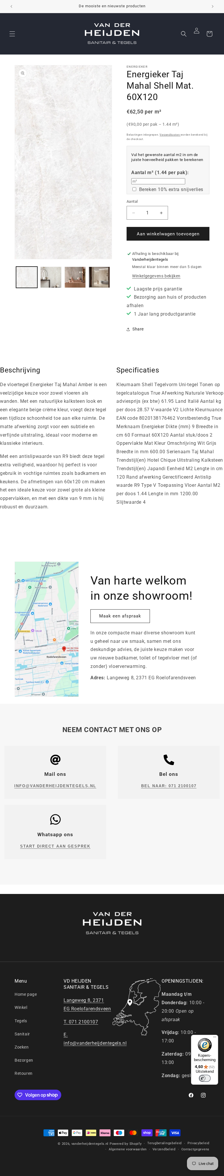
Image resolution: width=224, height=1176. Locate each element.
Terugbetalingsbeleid (164, 1143)
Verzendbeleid (164, 1149)
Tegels (21, 1021)
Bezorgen (24, 1060)
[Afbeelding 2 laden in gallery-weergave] (51, 277)
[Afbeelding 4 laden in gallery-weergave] (99, 277)
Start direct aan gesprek (55, 846)
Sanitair (22, 1034)
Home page (26, 994)
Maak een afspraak (120, 616)
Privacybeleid (198, 1143)
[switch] (205, 1078)
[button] (12, 33)
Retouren (24, 1073)
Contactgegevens (195, 1149)
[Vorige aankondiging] (11, 6)
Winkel (21, 1007)
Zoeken (22, 1047)
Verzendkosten (170, 134)
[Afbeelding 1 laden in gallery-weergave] (26, 277)
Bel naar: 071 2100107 (169, 786)
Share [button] (138, 329)
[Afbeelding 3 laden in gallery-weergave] (75, 277)
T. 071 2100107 (81, 1022)
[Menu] (214, 1038)
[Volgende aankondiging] (212, 6)
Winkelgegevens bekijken (156, 276)
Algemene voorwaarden (128, 1149)
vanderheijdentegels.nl (89, 1144)
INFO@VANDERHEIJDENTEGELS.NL (55, 786)
